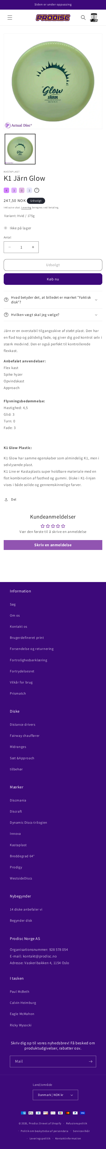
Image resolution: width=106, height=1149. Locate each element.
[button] (9, 17)
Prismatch (18, 693)
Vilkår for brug (21, 682)
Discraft (16, 811)
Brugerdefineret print (27, 637)
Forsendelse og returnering (32, 648)
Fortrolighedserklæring (28, 660)
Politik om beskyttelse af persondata (44, 1131)
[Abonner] (90, 1061)
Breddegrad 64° (22, 856)
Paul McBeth (20, 991)
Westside (21, 878)
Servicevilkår (81, 1131)
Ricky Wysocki (21, 1025)
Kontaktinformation (68, 1138)
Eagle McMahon (22, 1014)
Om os (15, 615)
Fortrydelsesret (22, 671)
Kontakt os (18, 626)
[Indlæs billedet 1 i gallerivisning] (20, 149)
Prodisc (34, 1123)
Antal (7, 237)
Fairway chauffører (25, 735)
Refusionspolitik (76, 1123)
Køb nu (53, 279)
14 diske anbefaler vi (26, 909)
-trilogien (28, 822)
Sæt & (22, 758)
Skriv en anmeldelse (52, 544)
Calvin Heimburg (23, 1002)
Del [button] (14, 499)
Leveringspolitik (40, 1138)
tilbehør (16, 769)
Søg (13, 604)
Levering (26, 207)
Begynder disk (21, 920)
